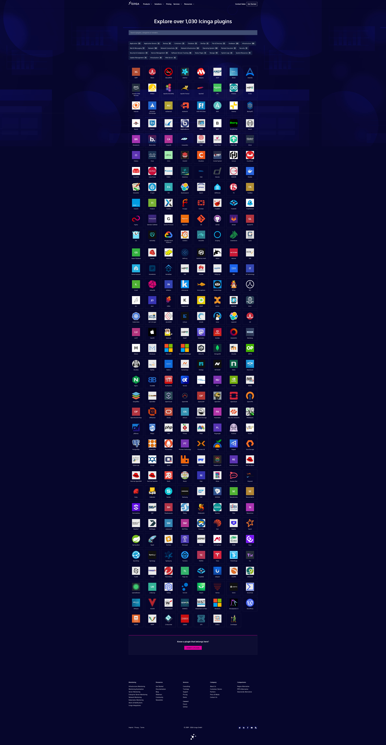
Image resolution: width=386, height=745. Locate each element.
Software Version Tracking (181, 53)
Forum (185, 704)
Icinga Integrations (135, 705)
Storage (213, 53)
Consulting (186, 686)
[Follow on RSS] (255, 727)
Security (243, 48)
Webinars (159, 694)
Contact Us (213, 697)
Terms (142, 727)
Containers (179, 43)
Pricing (185, 694)
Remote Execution (228, 48)
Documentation (161, 689)
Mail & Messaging (137, 48)
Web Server (170, 57)
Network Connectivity (169, 48)
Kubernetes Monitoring (136, 700)
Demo (185, 697)
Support (185, 692)
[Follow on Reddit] (239, 727)
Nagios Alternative (243, 686)
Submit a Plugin (193, 648)
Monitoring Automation (136, 689)
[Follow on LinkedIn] (243, 727)
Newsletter (159, 700)
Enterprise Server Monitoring (138, 694)
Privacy (136, 727)
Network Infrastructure (190, 48)
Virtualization (155, 57)
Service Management (159, 53)
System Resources (243, 53)
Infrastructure (248, 43)
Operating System (210, 48)
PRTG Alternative (242, 689)
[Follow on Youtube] (251, 727)
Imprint (131, 727)
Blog (157, 692)
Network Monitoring (135, 697)
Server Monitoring (134, 692)
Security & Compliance (138, 53)
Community (159, 697)
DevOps (204, 43)
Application (135, 43)
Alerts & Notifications (135, 703)
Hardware (233, 43)
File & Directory (218, 43)
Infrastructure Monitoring (137, 686)
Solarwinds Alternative (244, 692)
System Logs (226, 53)
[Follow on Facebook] (247, 727)
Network (152, 48)
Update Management (138, 57)
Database (192, 43)
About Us (213, 686)
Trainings (186, 689)
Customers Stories (216, 689)
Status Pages (200, 53)
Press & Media (214, 694)
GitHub (185, 707)
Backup (166, 43)
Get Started (159, 686)
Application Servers (151, 43)
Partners (213, 692)
